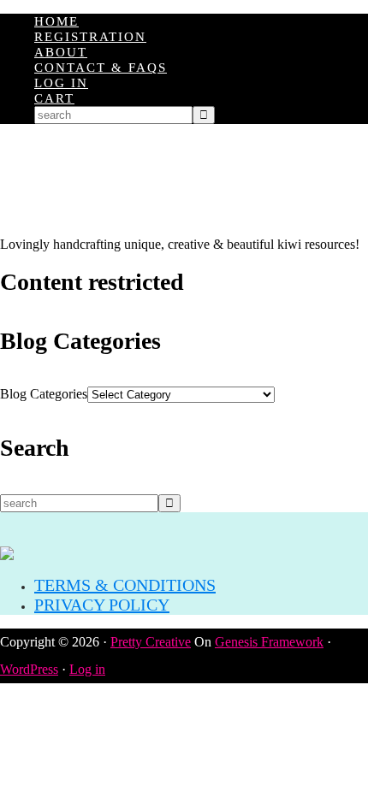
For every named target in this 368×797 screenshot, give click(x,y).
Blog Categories (43, 394)
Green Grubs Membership (184, 180)
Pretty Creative (150, 642)
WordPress (29, 669)
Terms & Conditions (125, 585)
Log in (87, 669)
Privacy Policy (101, 604)
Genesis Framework (269, 642)
